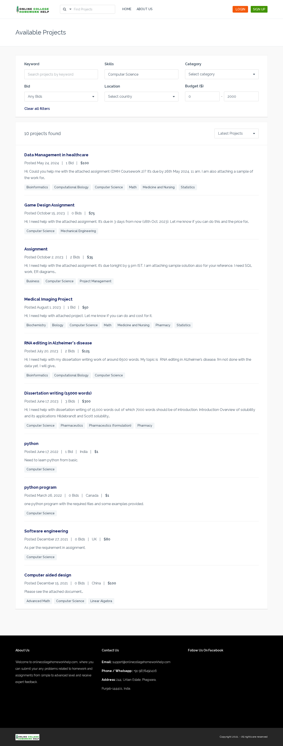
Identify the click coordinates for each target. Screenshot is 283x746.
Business (33, 281)
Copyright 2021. (229, 736)
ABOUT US (145, 9)
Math (133, 187)
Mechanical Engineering (78, 231)
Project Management (95, 281)
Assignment (36, 249)
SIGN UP (259, 9)
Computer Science (109, 187)
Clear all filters (37, 109)
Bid (27, 86)
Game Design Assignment (49, 205)
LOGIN (240, 9)
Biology (57, 325)
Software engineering (46, 531)
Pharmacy (163, 325)
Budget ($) (194, 86)
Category (193, 64)
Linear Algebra (101, 601)
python (31, 443)
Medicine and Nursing (159, 187)
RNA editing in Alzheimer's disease (58, 343)
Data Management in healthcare (56, 155)
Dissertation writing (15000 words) (58, 393)
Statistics (188, 187)
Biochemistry (36, 325)
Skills (109, 64)
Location (112, 86)
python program (40, 487)
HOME (126, 9)
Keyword (31, 64)
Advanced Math (38, 601)
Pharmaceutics (72, 425)
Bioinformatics (37, 187)
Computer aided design (47, 575)
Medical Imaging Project (48, 299)
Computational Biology (71, 187)
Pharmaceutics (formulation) (110, 425)
